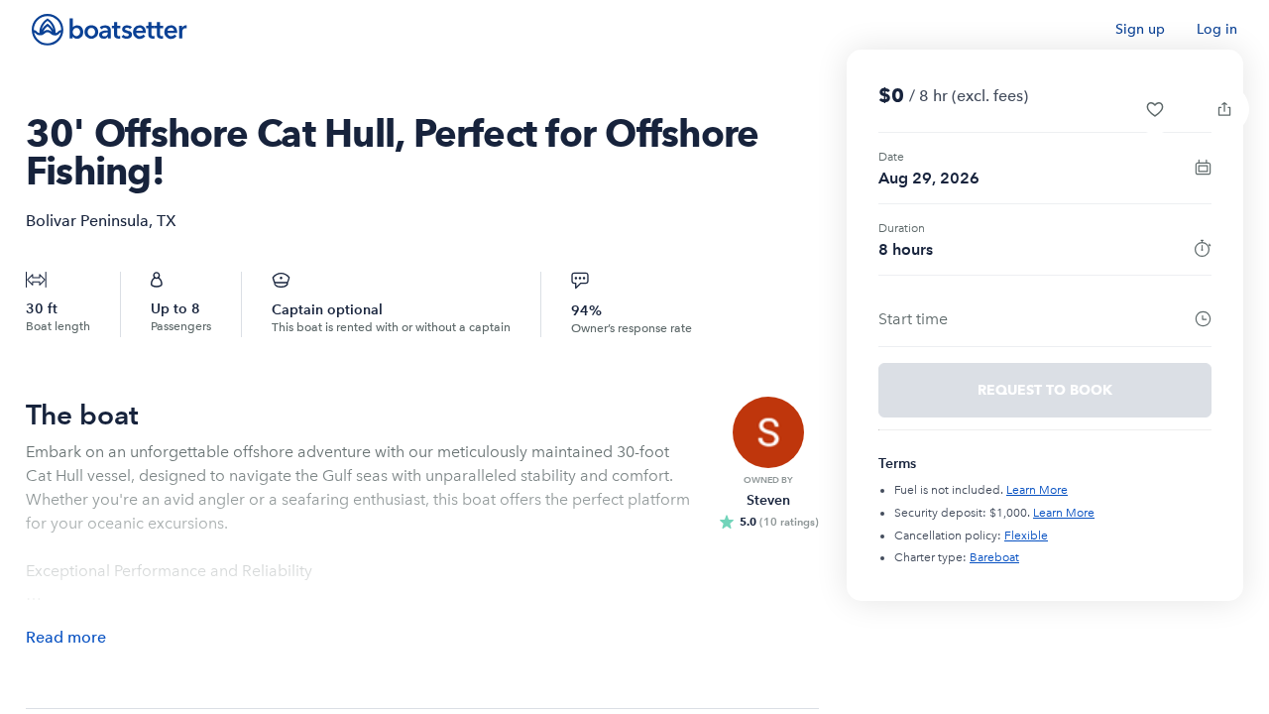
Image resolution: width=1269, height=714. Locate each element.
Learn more (1037, 490)
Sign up (1140, 29)
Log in (1217, 29)
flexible (1026, 535)
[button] (1155, 109)
